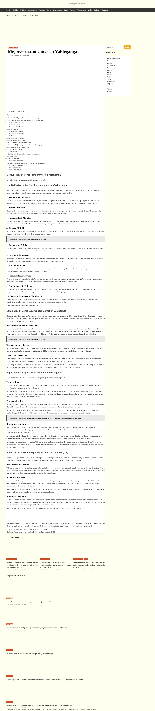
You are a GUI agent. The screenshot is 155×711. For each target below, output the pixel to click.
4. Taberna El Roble (14, 129)
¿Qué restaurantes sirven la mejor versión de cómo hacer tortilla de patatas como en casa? (55, 564)
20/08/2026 (24, 656)
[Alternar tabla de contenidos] (7, 115)
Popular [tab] (109, 91)
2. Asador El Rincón (15, 125)
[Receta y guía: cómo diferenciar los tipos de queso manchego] (19, 640)
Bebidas (23, 10)
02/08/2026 (24, 569)
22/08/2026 (24, 630)
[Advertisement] (77, 30)
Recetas (42, 10)
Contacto (105, 10)
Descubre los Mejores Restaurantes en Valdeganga (23, 118)
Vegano (72, 10)
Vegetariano (81, 10)
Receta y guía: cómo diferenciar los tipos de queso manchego (29, 654)
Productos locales (14, 158)
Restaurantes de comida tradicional (19, 147)
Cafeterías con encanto (15, 151)
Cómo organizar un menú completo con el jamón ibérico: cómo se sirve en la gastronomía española (44, 679)
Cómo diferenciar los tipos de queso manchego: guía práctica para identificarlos (37, 628)
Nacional (110, 68)
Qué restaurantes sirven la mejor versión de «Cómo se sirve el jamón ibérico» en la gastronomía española (22, 564)
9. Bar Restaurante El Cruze (17, 140)
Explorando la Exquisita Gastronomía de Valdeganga (24, 154)
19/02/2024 (26, 55)
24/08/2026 (24, 604)
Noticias (15, 10)
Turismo (109, 77)
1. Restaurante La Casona (16, 122)
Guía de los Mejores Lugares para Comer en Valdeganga (25, 145)
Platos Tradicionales (15, 167)
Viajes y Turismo (94, 10)
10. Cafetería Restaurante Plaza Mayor (21, 142)
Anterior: (27, 529)
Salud (66, 10)
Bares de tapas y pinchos (16, 149)
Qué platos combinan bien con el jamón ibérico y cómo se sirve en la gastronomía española (41, 705)
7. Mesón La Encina (15, 136)
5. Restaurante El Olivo (16, 131)
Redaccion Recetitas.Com (80, 570)
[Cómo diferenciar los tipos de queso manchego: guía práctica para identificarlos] (19, 614)
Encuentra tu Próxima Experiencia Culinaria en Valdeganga (26, 163)
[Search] (147, 10)
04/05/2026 (57, 569)
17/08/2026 (24, 707)
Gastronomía (32, 10)
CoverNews (82, 709)
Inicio (8, 10)
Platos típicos (13, 156)
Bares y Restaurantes (54, 10)
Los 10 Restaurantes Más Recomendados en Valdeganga (25, 120)
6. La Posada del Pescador (16, 133)
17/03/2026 (90, 569)
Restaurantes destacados (16, 160)
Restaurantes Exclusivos (16, 165)
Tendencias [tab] (110, 94)
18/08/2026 (24, 681)
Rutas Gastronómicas (15, 169)
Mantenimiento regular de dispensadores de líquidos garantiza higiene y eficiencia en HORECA (89, 564)
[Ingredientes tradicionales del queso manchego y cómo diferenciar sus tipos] (19, 588)
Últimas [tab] (109, 89)
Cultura (109, 63)
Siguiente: (31, 532)
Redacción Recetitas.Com (15, 55)
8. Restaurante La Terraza (16, 138)
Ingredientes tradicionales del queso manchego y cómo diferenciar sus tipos (35, 602)
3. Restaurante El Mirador (16, 127)
